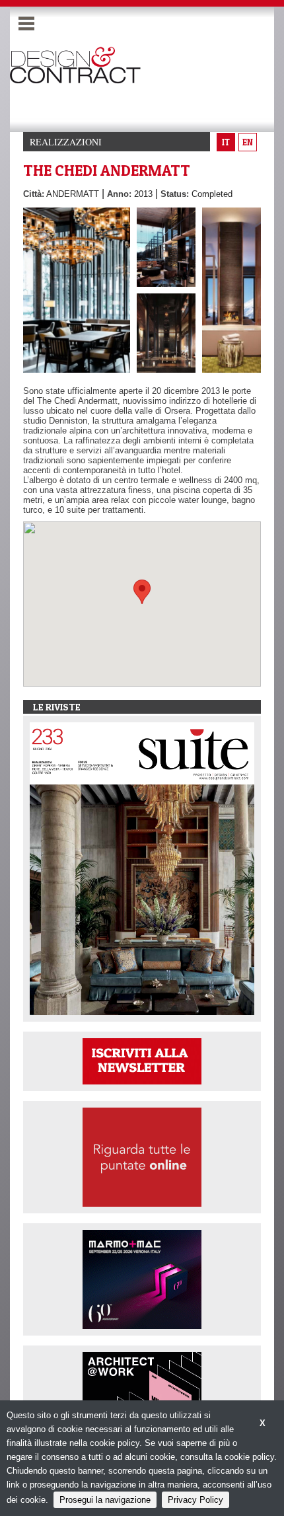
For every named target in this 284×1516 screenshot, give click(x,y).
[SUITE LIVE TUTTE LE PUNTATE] (142, 1156)
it (226, 142)
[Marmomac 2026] (142, 1279)
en (247, 142)
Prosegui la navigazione (105, 1500)
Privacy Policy (195, 1500)
